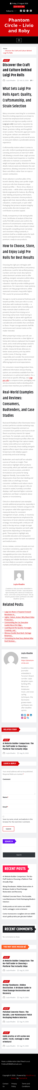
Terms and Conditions (26, 1085)
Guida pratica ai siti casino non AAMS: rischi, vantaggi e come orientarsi (16, 1039)
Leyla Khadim (10, 80)
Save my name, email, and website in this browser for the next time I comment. (18, 820)
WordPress (30, 1075)
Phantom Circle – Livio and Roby (19, 25)
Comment (6, 779)
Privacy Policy (14, 1085)
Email (5, 807)
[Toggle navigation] (19, 40)
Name (5, 797)
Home (5, 48)
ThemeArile (23, 1078)
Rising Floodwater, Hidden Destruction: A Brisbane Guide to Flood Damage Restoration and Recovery (18, 889)
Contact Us (5, 1085)
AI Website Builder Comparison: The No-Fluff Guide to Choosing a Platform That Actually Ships (18, 746)
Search (9, 841)
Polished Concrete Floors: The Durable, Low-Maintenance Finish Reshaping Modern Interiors (19, 899)
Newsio (13, 1078)
